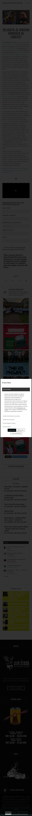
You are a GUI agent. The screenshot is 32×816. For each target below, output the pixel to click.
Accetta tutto (12, 430)
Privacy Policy (7, 389)
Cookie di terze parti (8, 419)
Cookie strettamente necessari (11, 416)
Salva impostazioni (16, 433)
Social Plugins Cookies (9, 423)
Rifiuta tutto (21, 430)
